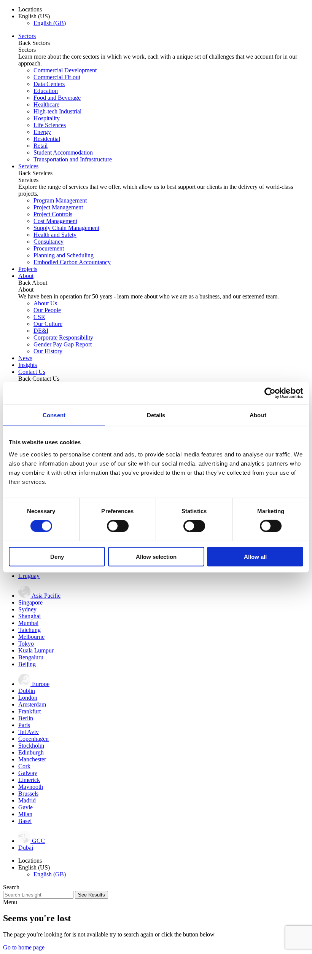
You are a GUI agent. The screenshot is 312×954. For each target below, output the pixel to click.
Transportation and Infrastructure (72, 159)
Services (28, 166)
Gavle (25, 807)
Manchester (32, 759)
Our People (47, 310)
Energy (42, 132)
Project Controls (52, 214)
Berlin (25, 718)
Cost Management (55, 221)
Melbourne (31, 636)
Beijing (27, 664)
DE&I (40, 330)
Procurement (48, 248)
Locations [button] (30, 9)
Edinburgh (31, 752)
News (25, 358)
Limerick (29, 780)
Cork (24, 766)
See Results (91, 895)
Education (45, 91)
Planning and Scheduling (63, 255)
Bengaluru (30, 657)
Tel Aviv (28, 732)
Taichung (29, 630)
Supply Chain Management (66, 228)
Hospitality (46, 118)
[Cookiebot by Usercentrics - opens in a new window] (270, 393)
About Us (45, 303)
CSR (39, 317)
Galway (27, 773)
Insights (27, 365)
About (25, 276)
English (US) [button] (34, 16)
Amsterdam (32, 704)
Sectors (27, 36)
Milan (25, 814)
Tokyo (26, 643)
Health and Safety (54, 234)
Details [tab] (156, 415)
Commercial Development (65, 70)
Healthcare (46, 104)
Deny (57, 556)
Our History (47, 351)
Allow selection (156, 556)
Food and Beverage (57, 97)
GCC (37, 841)
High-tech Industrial (57, 111)
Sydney (27, 609)
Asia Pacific (45, 595)
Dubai (25, 847)
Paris (24, 725)
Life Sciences (49, 125)
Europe (39, 684)
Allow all (255, 556)
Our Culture (47, 324)
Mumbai (28, 623)
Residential (46, 139)
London (27, 697)
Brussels (28, 793)
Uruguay (29, 576)
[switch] (118, 526)
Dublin (26, 691)
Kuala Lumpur (36, 650)
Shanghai (29, 616)
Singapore (30, 602)
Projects (27, 269)
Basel (25, 821)
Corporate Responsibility (63, 337)
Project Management (58, 207)
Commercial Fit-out (56, 77)
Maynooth (30, 786)
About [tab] (258, 415)
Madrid (27, 800)
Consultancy (48, 241)
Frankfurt (29, 711)
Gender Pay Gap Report (62, 344)
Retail (40, 145)
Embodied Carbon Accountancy (72, 262)
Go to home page (24, 947)
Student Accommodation (63, 152)
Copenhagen (33, 738)
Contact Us (31, 372)
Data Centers (49, 84)
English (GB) (49, 23)
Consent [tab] (54, 415)
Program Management (60, 200)
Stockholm (31, 745)
